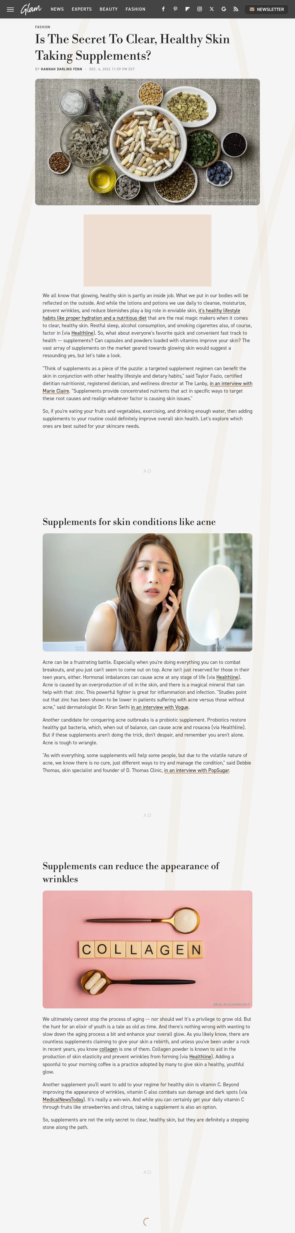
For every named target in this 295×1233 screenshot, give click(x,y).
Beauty (109, 9)
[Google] (224, 11)
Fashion (135, 9)
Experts (82, 9)
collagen (108, 1049)
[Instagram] (199, 11)
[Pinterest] (175, 11)
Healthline (82, 333)
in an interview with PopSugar (196, 770)
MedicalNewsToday (63, 1099)
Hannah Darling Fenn (61, 69)
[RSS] (236, 11)
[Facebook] (163, 11)
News (57, 9)
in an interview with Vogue (159, 707)
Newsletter (270, 9)
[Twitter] (212, 11)
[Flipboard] (187, 11)
